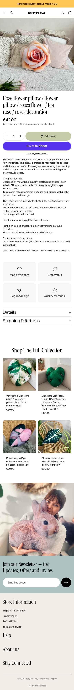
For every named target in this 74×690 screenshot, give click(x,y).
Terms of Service (12, 626)
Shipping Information (14, 610)
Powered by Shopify (47, 678)
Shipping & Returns (21, 320)
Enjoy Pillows (31, 678)
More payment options (37, 154)
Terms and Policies (37, 685)
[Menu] (4, 13)
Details (9, 312)
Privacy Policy (10, 615)
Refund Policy (10, 621)
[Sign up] (66, 582)
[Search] (11, 12)
